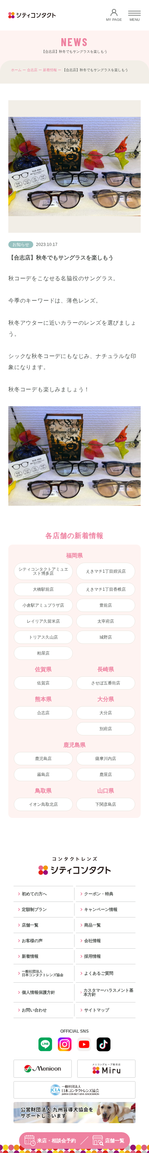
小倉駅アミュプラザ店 (43, 605)
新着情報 (50, 70)
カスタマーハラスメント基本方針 (108, 992)
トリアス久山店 (43, 637)
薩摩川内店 (105, 758)
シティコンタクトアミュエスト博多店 (43, 571)
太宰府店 (105, 621)
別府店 (105, 728)
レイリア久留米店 (43, 621)
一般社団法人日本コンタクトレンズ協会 (42, 973)
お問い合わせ (34, 1010)
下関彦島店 (105, 804)
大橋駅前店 (43, 589)
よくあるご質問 (98, 973)
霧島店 (43, 774)
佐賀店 (43, 683)
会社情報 (92, 940)
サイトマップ (96, 1010)
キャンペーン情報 (100, 909)
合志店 (32, 70)
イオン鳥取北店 (43, 804)
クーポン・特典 (98, 893)
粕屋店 (43, 653)
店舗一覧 (114, 1140)
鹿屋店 (105, 774)
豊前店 (105, 605)
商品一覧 (92, 925)
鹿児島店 (43, 758)
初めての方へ (34, 893)
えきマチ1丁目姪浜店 (106, 571)
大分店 (105, 712)
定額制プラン (34, 909)
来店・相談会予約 (56, 1140)
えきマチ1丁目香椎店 (106, 589)
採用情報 (92, 956)
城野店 (105, 637)
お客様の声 (32, 940)
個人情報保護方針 (38, 992)
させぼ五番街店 (105, 683)
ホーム (16, 70)
